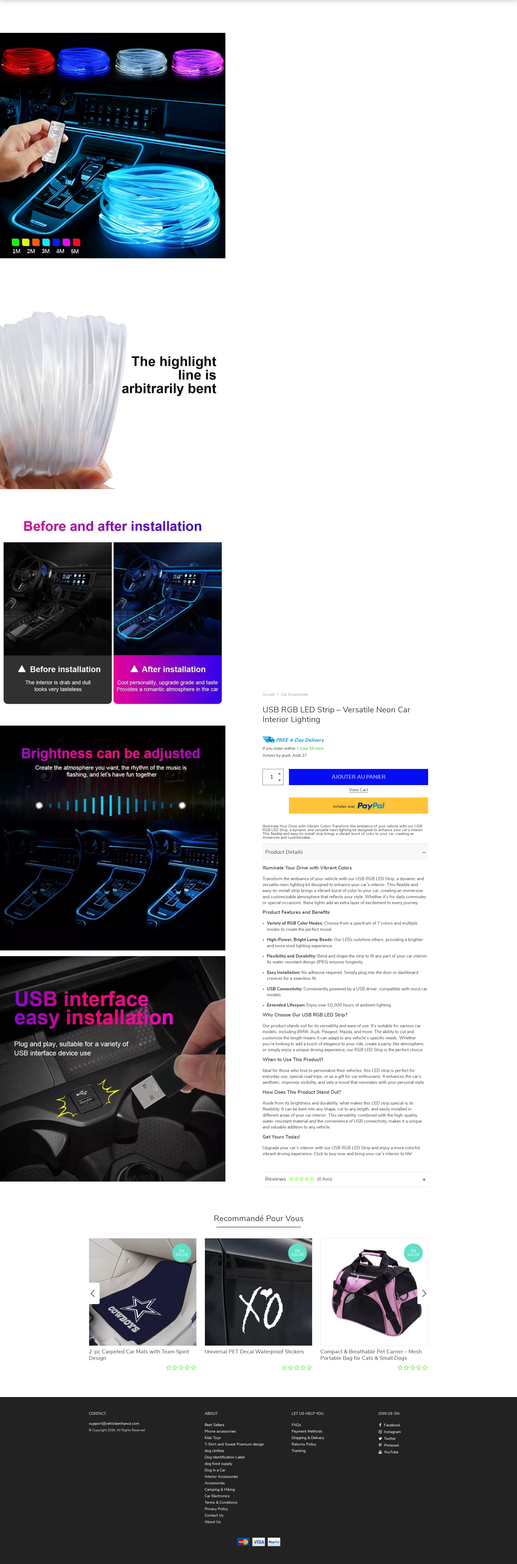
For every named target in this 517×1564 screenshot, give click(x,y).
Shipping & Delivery (308, 1438)
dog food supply (218, 1464)
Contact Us (214, 1515)
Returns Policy (304, 1444)
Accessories (215, 1483)
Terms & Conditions (221, 1502)
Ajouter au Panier (359, 777)
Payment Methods (307, 1431)
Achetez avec (344, 807)
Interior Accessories (221, 1477)
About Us (213, 1522)
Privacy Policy (216, 1509)
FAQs (296, 1425)
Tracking (299, 1451)
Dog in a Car (215, 1470)
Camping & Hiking (220, 1490)
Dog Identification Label (224, 1457)
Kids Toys (213, 1438)
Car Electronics (217, 1496)
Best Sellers (214, 1425)
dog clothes (214, 1451)
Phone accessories (220, 1431)
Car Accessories (294, 694)
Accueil (269, 694)
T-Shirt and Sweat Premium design (234, 1444)
